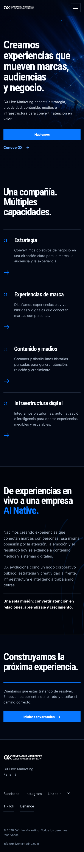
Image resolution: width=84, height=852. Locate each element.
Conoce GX (16, 147)
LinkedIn (54, 794)
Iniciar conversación (42, 717)
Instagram (34, 794)
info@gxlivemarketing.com (21, 843)
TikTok (8, 806)
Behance (27, 806)
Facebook (11, 794)
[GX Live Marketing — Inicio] (20, 8)
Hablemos (42, 134)
